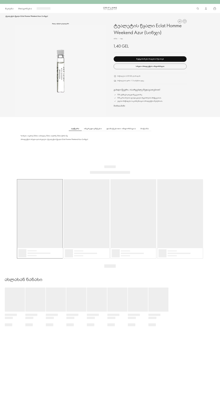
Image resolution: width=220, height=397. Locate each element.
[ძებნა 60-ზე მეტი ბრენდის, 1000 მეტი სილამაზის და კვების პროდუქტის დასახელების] (197, 8)
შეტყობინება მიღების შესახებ (150, 59)
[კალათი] (214, 8)
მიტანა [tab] (144, 128)
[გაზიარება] (180, 21)
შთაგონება (25, 8)
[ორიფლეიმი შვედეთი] (110, 8)
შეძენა (9, 8)
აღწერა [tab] (75, 128)
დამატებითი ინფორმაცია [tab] (121, 128)
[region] (60, 71)
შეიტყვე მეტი (119, 105)
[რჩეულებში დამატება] (185, 21)
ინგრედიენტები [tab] (93, 128)
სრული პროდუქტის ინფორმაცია (150, 66)
